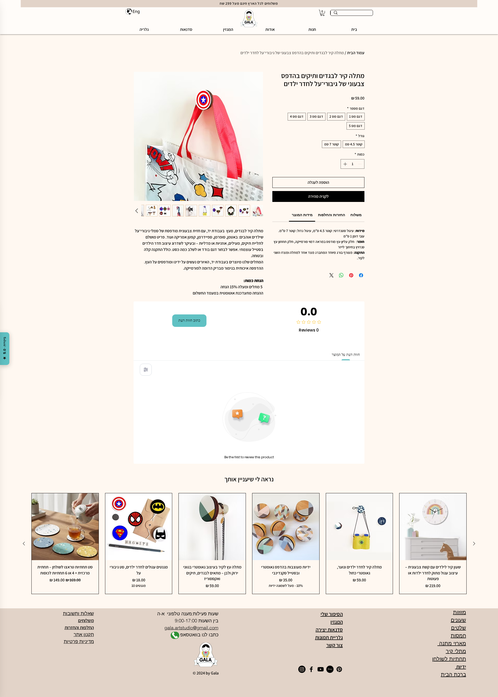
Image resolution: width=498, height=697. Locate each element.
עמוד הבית (355, 52)
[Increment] (344, 163)
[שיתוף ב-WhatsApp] (341, 275)
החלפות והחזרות (79, 627)
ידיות (460, 666)
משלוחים (86, 620)
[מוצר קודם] (474, 543)
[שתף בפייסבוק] (361, 275)
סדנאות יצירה (329, 629)
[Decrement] (360, 163)
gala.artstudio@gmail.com (191, 628)
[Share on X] (331, 275)
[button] (312, 29)
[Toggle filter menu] (146, 370)
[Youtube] (320, 669)
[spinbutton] (352, 163)
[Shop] (175, 635)
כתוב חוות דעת (189, 320)
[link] (302, 215)
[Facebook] (311, 669)
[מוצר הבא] (24, 543)
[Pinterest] (339, 669)
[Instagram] (302, 669)
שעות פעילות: (205, 614)
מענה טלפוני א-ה (174, 614)
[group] (249, 543)
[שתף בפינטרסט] (351, 275)
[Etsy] (330, 669)
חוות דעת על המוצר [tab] (346, 354)
